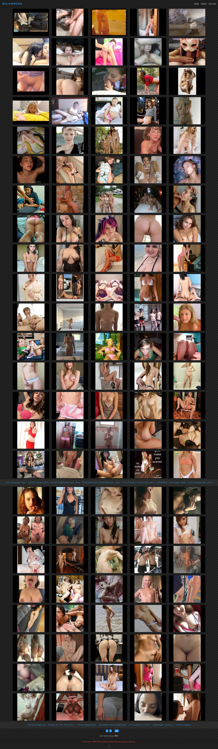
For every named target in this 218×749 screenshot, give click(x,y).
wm (109, 746)
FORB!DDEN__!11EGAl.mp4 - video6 (171, 482)
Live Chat (212, 4)
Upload (203, 4)
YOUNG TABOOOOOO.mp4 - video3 (65, 482)
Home (196, 4)
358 (116, 731)
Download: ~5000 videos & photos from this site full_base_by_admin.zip (109, 742)
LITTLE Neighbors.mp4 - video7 (200, 482)
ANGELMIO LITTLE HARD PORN (112, 725)
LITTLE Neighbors (184, 725)
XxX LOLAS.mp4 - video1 (16, 482)
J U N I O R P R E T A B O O (139, 725)
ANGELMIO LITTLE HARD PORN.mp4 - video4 (101, 482)
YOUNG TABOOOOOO (86, 725)
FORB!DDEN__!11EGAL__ (163, 725)
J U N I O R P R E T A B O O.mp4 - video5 (138, 482)
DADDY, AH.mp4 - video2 (38, 482)
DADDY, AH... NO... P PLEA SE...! (61, 725)
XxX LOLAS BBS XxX (36, 725)
